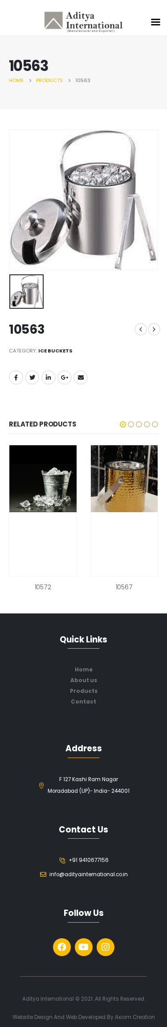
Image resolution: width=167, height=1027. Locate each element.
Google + (64, 377)
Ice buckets (55, 350)
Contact (83, 701)
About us (83, 680)
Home (84, 669)
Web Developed (86, 1017)
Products (84, 691)
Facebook (16, 377)
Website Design (33, 1017)
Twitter (32, 377)
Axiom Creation (135, 1017)
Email (80, 377)
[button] (123, 424)
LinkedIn (48, 377)
